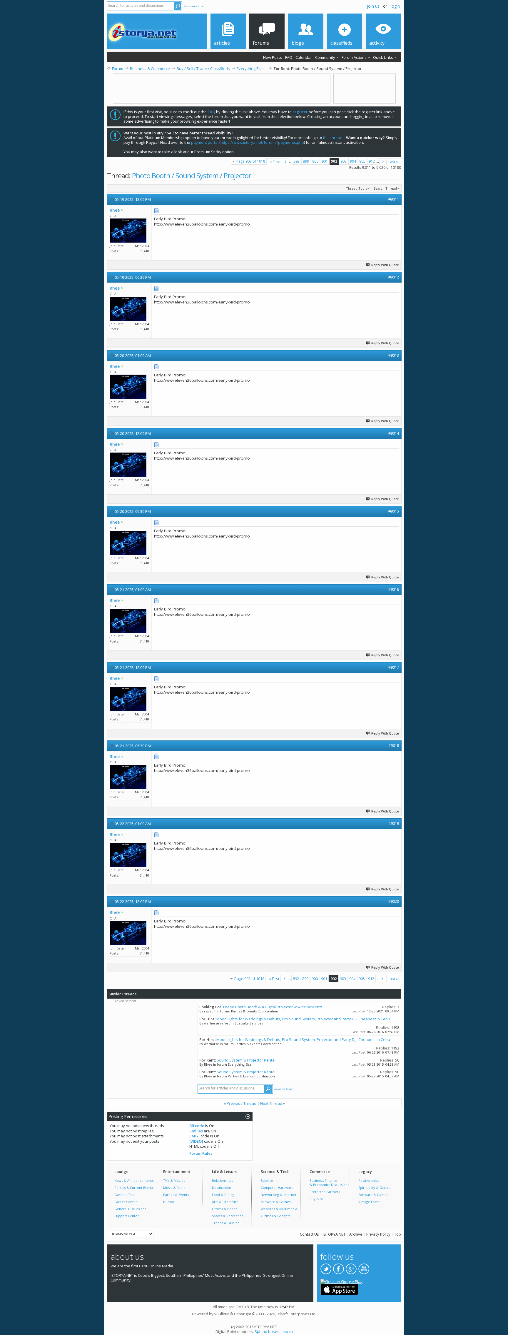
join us (373, 6)
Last (391, 161)
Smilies (196, 1131)
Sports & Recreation (228, 1216)
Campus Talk (124, 1194)
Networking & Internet (278, 1194)
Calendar (303, 57)
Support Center (126, 1216)
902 (334, 161)
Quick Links (383, 57)
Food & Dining (223, 1194)
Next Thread (271, 1103)
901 (325, 161)
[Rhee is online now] (128, 230)
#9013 (393, 355)
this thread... (334, 137)
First (276, 161)
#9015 (393, 511)
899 (306, 161)
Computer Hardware (277, 1187)
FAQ (288, 57)
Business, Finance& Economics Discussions (329, 1182)
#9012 (393, 277)
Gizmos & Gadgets (275, 1216)
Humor (168, 1201)
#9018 (393, 745)
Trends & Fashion (226, 1223)
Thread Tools (356, 188)
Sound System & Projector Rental (246, 1060)
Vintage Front (369, 1201)
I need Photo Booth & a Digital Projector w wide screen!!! (272, 1006)
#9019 (393, 823)
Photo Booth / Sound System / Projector (191, 175)
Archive (355, 1234)
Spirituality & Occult (374, 1187)
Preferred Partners (325, 1191)
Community (325, 57)
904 (353, 161)
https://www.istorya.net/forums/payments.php (262, 142)
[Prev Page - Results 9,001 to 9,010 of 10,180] (285, 161)
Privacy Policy (378, 1234)
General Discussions (130, 1208)
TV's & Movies (174, 1180)
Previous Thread (241, 1103)
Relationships (222, 1180)
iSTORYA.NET (334, 1234)
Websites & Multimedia (279, 1208)
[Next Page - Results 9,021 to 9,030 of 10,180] (383, 161)
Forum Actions (354, 57)
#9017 (393, 667)
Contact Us (309, 1234)
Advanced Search (194, 6)
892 (296, 161)
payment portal (204, 142)
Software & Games (275, 1201)
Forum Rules (200, 1153)
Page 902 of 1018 (250, 161)
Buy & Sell (317, 1199)
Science (267, 1180)
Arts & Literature (225, 1201)
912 (372, 161)
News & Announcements (133, 1180)
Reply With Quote (385, 265)
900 (315, 161)
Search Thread (385, 188)
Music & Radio (174, 1187)
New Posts (272, 57)
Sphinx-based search (274, 1331)
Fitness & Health (225, 1208)
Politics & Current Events (133, 1187)
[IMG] (194, 1136)
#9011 (393, 199)
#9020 (393, 901)
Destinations (221, 1187)
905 (362, 161)
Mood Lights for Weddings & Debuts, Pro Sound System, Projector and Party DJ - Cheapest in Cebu (303, 1019)
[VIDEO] (196, 1141)
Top (397, 1234)
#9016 (393, 589)
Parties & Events (176, 1194)
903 (343, 161)
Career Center (125, 1201)
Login (395, 6)
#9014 (393, 433)
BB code (196, 1125)
